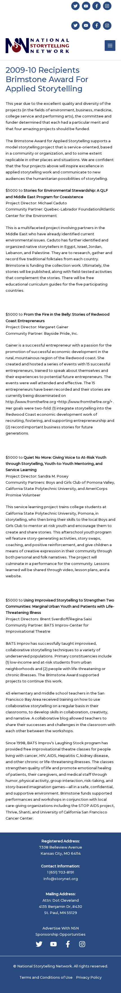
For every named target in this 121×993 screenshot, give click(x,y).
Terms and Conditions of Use (46, 977)
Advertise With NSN (60, 928)
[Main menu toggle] (110, 45)
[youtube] (87, 6)
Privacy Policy (89, 977)
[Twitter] (39, 944)
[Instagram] (82, 944)
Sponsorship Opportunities (60, 934)
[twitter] (76, 6)
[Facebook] (67, 944)
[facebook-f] (97, 6)
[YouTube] (53, 944)
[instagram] (108, 6)
